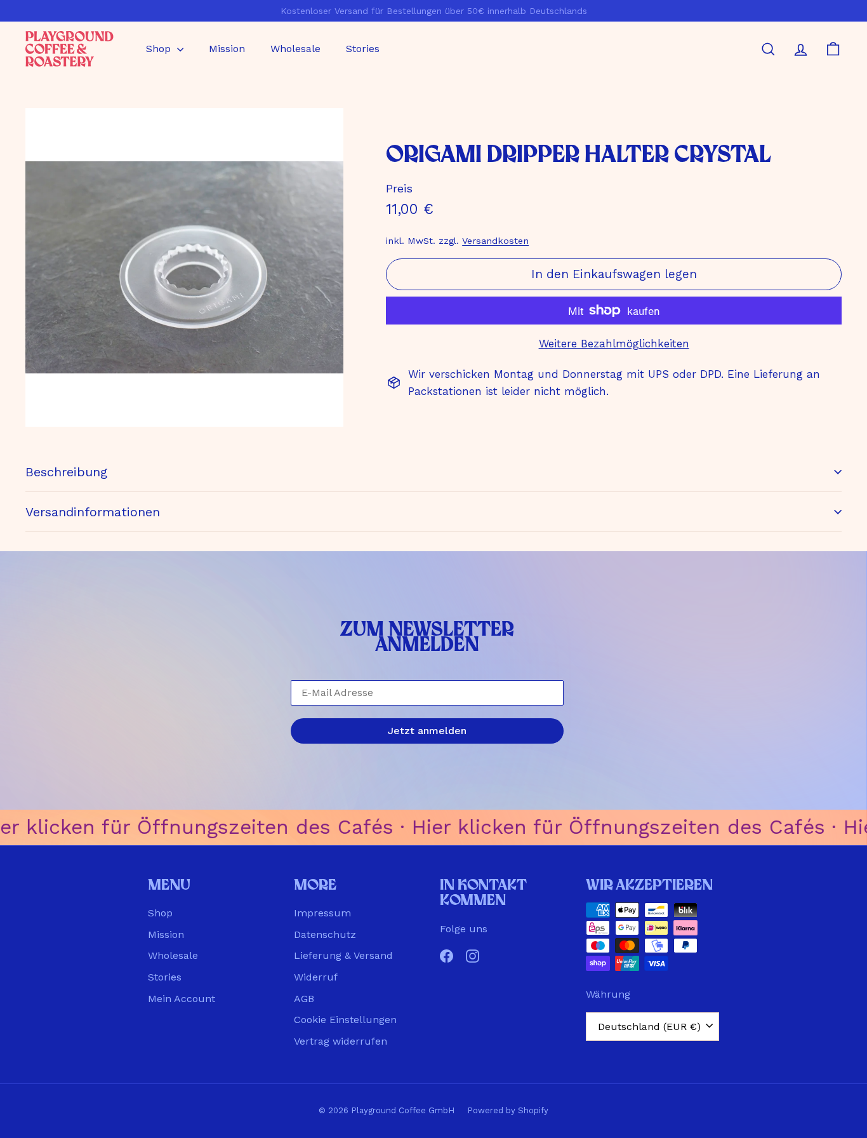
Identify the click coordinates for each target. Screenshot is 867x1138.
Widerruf (316, 977)
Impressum (322, 913)
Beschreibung (66, 471)
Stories (363, 49)
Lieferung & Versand (343, 955)
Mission (227, 49)
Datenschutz (325, 934)
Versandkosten (495, 241)
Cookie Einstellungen (345, 1020)
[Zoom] (184, 267)
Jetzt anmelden (427, 731)
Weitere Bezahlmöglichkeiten (614, 343)
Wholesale (295, 49)
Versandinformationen (92, 511)
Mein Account (181, 999)
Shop (160, 49)
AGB (304, 999)
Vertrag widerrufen (340, 1041)
